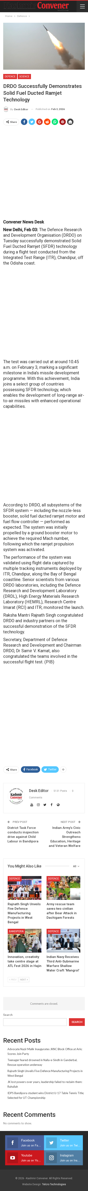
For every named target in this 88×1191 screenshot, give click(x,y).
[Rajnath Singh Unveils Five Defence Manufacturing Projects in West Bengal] (24, 888)
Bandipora (16, 931)
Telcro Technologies (54, 1184)
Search (8, 1014)
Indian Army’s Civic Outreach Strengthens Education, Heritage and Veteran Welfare (65, 837)
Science (24, 76)
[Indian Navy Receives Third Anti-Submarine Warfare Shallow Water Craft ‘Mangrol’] (63, 941)
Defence (10, 76)
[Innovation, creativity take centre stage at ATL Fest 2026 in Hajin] (24, 941)
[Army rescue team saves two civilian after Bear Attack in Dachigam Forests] (63, 888)
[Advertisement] (44, 172)
